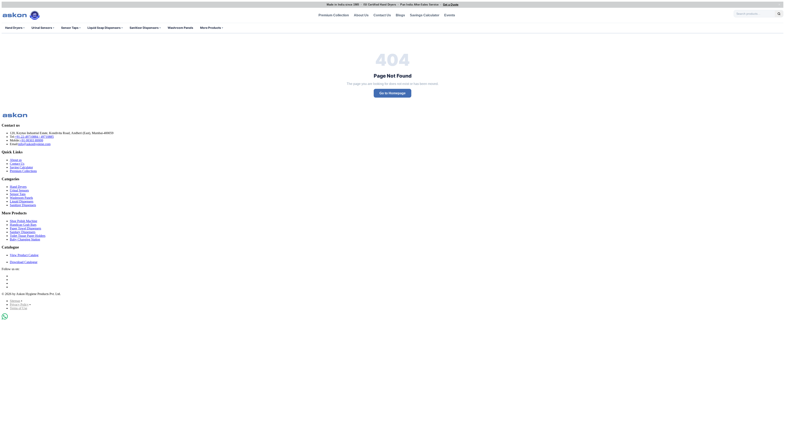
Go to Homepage (392, 93)
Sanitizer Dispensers (145, 27)
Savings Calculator (424, 15)
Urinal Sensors (42, 27)
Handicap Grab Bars (23, 224)
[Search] (779, 13)
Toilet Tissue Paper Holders (27, 235)
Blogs (400, 15)
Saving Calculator (21, 167)
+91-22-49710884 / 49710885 (34, 136)
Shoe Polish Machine (23, 221)
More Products (211, 27)
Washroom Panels (180, 27)
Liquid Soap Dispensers (105, 27)
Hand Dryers (15, 27)
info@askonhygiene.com (34, 144)
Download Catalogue (23, 262)
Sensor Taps (71, 27)
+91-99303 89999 (31, 140)
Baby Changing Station (25, 239)
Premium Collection (333, 15)
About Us (361, 15)
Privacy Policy (19, 304)
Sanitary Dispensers (22, 232)
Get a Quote (451, 4)
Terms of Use (18, 308)
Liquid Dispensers (21, 201)
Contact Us (382, 15)
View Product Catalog (24, 255)
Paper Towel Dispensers (25, 228)
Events (449, 15)
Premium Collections (23, 171)
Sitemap (15, 301)
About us (16, 160)
